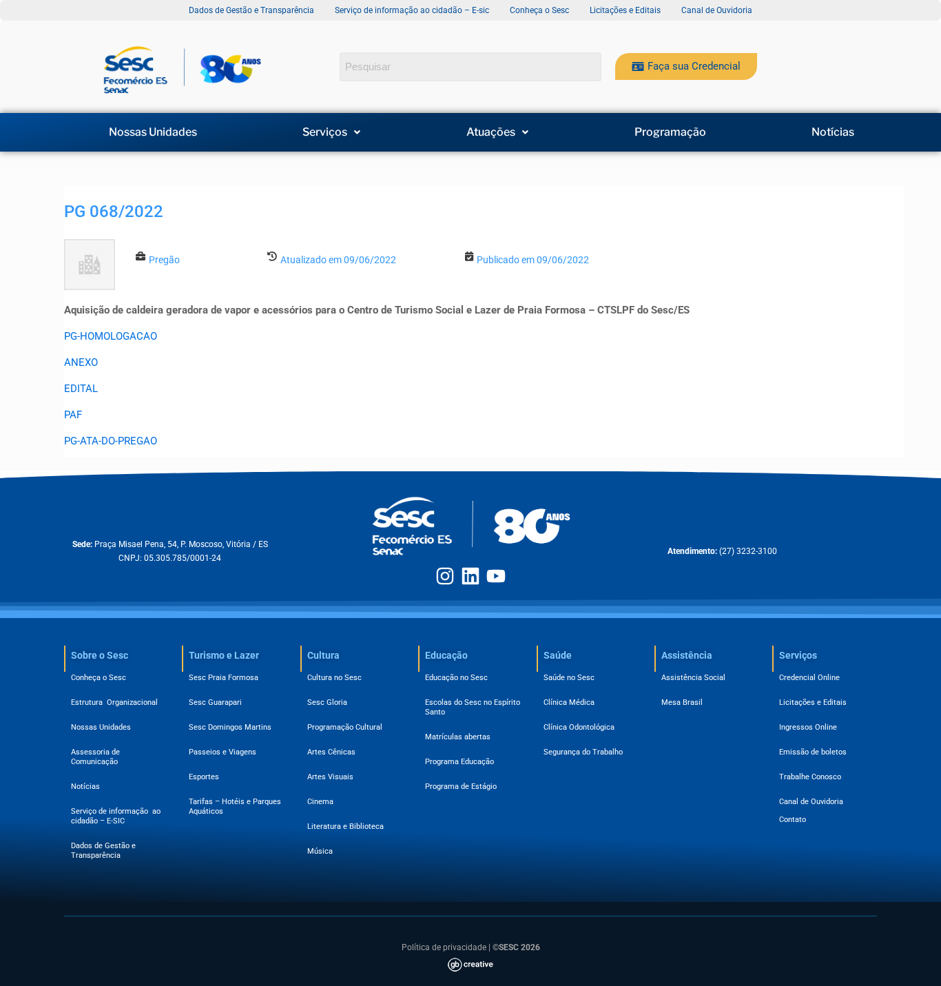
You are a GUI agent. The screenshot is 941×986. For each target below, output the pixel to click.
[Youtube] (496, 576)
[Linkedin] (470, 576)
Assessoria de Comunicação (97, 757)
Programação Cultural (344, 727)
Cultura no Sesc (334, 677)
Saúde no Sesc (569, 677)
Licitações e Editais (813, 702)
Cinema (320, 801)
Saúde (558, 655)
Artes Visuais (330, 776)
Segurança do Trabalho (583, 752)
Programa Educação (459, 761)
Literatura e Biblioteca (345, 826)
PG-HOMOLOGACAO (110, 336)
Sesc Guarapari (215, 702)
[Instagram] (445, 576)
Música (320, 851)
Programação (670, 132)
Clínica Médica (569, 702)
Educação (446, 655)
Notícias (832, 132)
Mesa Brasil (682, 702)
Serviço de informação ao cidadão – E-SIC (116, 816)
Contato (792, 819)
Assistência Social (693, 677)
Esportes (204, 776)
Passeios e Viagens (222, 752)
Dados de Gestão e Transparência (103, 850)
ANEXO (81, 362)
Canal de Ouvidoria (811, 801)
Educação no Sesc (456, 677)
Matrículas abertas (457, 736)
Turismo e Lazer (224, 655)
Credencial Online (809, 677)
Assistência (686, 655)
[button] (332, 132)
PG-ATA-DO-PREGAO (110, 441)
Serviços (324, 132)
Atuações (490, 132)
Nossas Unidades (153, 132)
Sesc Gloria (327, 702)
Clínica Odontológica (579, 727)
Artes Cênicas (331, 752)
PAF (73, 415)
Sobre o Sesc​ (99, 655)
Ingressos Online (808, 727)
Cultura (323, 655)
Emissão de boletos (813, 752)
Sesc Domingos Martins (230, 727)
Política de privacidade (444, 947)
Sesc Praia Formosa (223, 677)
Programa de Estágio (461, 786)
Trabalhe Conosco (810, 776)
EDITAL (81, 388)
